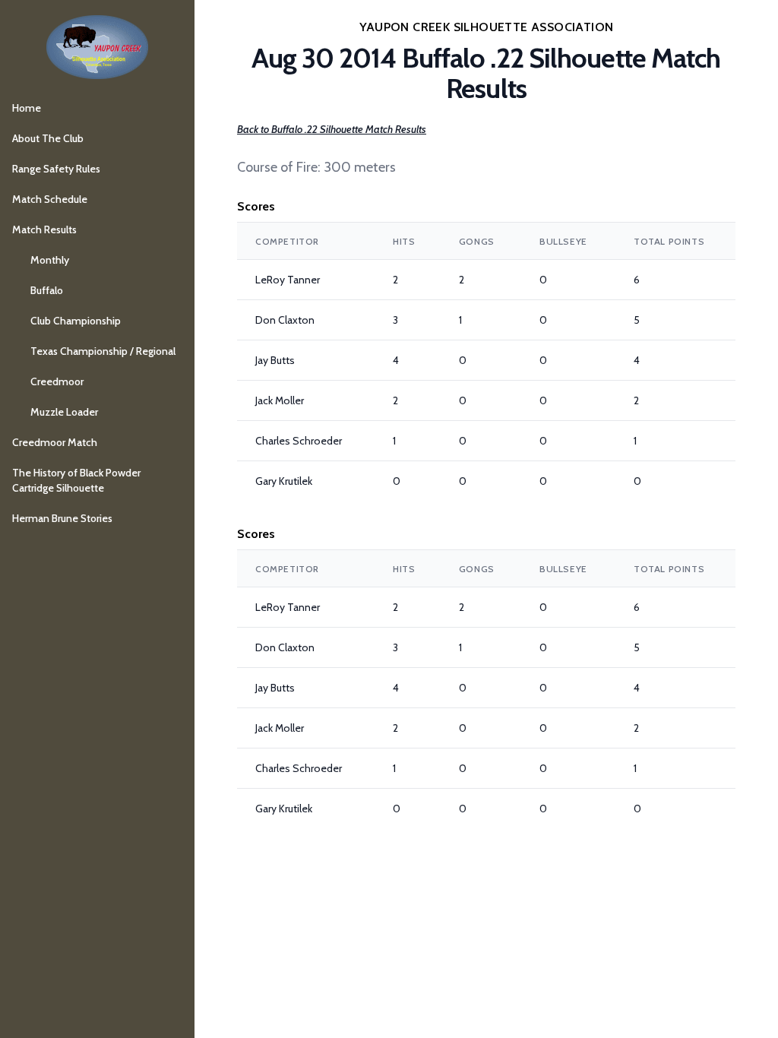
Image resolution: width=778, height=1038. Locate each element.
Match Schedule (49, 199)
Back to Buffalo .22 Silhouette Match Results (331, 129)
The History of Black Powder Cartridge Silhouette (76, 480)
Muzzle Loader (64, 412)
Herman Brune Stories (62, 518)
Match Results (44, 229)
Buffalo (46, 290)
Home (26, 108)
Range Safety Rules (56, 169)
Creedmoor (57, 381)
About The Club (48, 138)
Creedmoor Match (54, 442)
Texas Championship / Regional (103, 351)
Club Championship (75, 321)
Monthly (49, 260)
